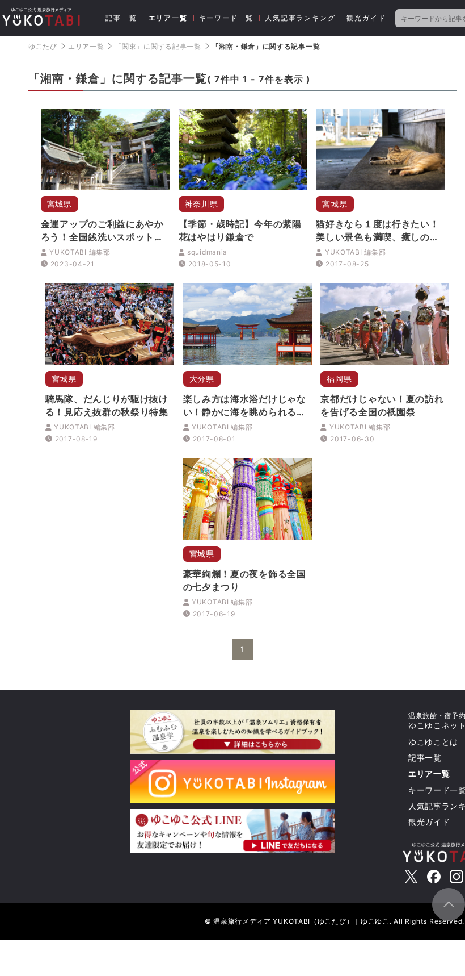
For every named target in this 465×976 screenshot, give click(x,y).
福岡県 (339, 378)
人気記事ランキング (300, 18)
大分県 (201, 378)
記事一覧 (121, 18)
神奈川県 (201, 203)
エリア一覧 (168, 18)
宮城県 (59, 203)
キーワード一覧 (226, 18)
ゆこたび (42, 46)
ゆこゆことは (433, 741)
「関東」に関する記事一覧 (158, 46)
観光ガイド (366, 18)
